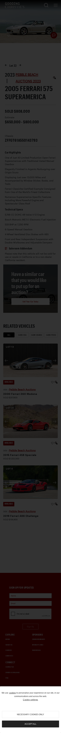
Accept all (30, 724)
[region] (30, 709)
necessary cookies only (30, 714)
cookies (12, 693)
